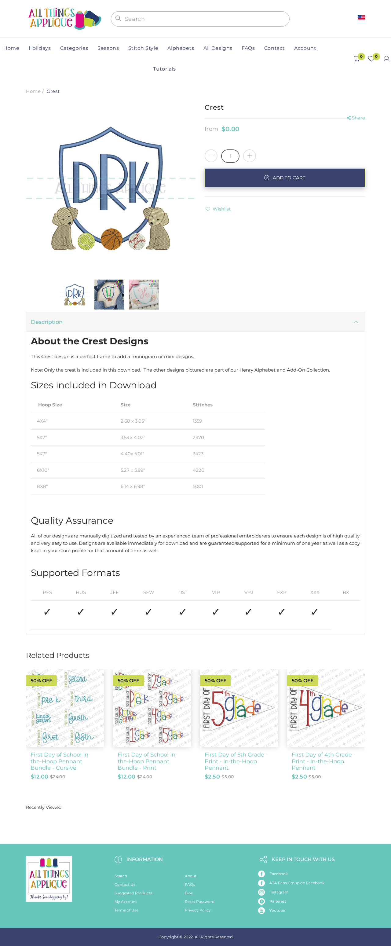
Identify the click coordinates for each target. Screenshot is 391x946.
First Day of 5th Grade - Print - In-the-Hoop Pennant (236, 761)
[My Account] (386, 59)
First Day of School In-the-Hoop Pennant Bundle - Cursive (60, 761)
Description (47, 322)
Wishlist (222, 209)
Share (358, 118)
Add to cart (289, 178)
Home (33, 91)
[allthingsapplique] (64, 18)
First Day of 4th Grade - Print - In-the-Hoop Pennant (324, 761)
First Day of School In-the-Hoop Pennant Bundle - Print (147, 761)
